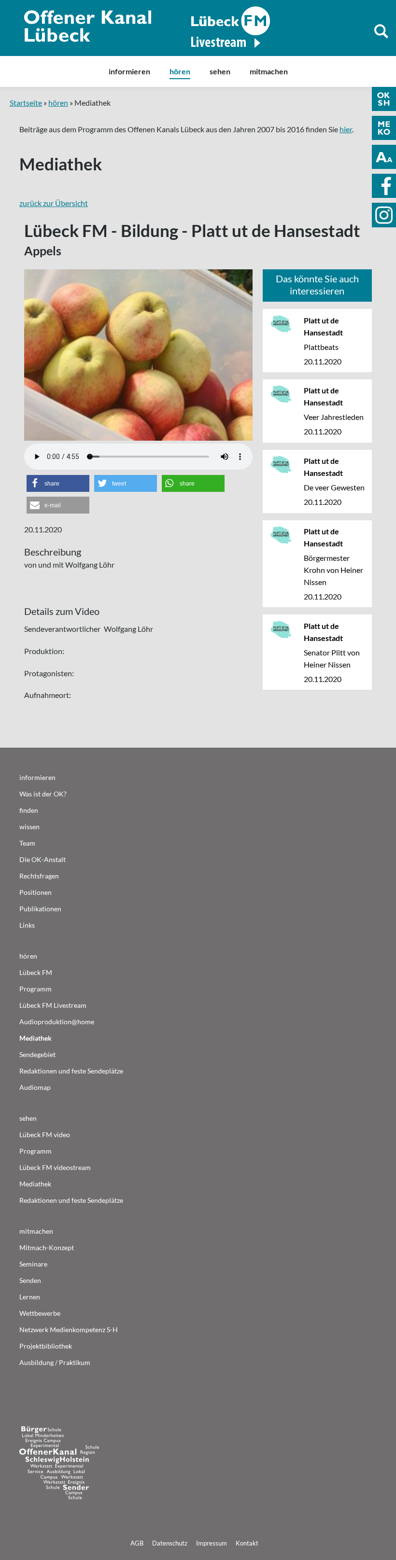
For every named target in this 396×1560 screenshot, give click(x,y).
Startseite (26, 102)
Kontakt (247, 1543)
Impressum (211, 1543)
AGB (136, 1543)
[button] (58, 483)
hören (58, 102)
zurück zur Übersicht (53, 203)
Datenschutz (169, 1543)
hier (345, 129)
